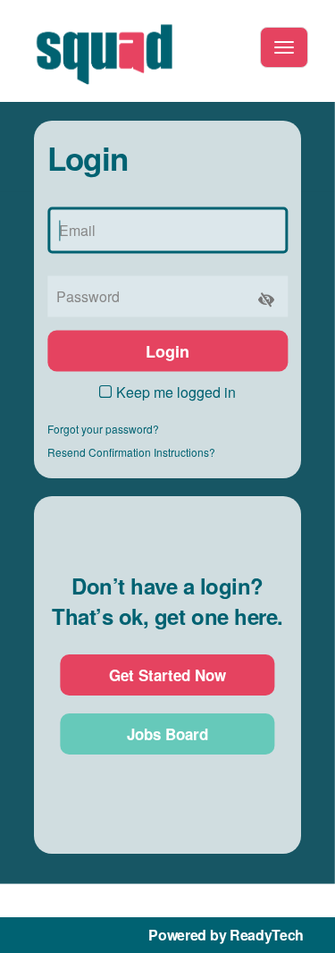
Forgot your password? (103, 428)
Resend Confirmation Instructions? (131, 452)
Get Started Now (167, 675)
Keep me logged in (176, 392)
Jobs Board (167, 734)
